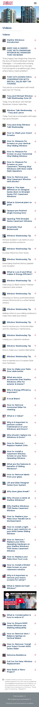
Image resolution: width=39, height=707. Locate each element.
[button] (19, 41)
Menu (35, 3)
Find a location (18, 696)
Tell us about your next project (18, 699)
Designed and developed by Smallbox (19, 703)
